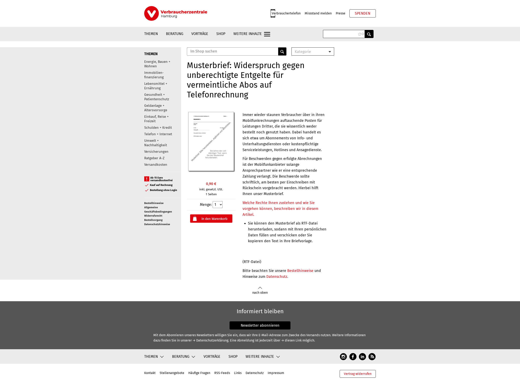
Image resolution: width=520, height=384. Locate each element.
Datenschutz (276, 276)
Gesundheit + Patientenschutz (156, 97)
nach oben (260, 293)
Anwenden (369, 34)
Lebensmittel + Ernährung (155, 86)
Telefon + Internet (158, 134)
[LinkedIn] (362, 356)
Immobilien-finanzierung (154, 75)
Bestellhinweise (154, 203)
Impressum (276, 373)
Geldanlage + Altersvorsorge (155, 108)
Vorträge (199, 34)
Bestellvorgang (153, 219)
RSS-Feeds (222, 373)
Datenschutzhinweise (157, 224)
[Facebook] (353, 356)
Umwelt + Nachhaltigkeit (155, 143)
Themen (151, 34)
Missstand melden (318, 13)
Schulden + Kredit (158, 127)
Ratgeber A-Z (154, 158)
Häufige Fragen (199, 373)
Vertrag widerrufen (358, 374)
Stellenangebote (172, 373)
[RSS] (372, 356)
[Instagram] (343, 356)
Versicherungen (156, 151)
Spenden (362, 13)
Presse (340, 13)
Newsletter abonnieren (260, 325)
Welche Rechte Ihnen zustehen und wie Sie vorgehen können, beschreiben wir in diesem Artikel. (280, 209)
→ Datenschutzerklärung (210, 340)
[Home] (175, 13)
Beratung (174, 34)
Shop (220, 34)
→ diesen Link (291, 340)
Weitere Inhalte (247, 34)
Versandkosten (155, 165)
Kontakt (150, 373)
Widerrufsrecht (153, 215)
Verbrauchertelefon (286, 13)
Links (238, 373)
